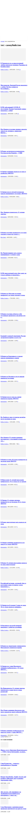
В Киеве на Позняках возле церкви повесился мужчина (12, 377)
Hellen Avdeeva (4, 69)
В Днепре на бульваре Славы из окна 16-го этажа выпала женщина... (13, 606)
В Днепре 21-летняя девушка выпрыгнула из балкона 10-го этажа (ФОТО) (13, 501)
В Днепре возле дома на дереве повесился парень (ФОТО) (11, 397)
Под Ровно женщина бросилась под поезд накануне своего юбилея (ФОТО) (14, 711)
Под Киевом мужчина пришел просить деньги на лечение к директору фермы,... (14, 130)
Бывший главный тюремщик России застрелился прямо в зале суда (13, 336)
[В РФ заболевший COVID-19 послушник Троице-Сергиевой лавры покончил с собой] (13, 104)
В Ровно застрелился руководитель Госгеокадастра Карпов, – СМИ (12, 152)
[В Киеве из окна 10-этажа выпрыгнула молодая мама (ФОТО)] (13, 456)
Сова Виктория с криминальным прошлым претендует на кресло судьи (13, 807)
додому (3, 41)
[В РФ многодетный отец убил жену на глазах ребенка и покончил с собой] (13, 270)
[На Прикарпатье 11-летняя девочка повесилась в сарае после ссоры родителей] (13, 685)
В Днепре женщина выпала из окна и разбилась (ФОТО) (13, 172)
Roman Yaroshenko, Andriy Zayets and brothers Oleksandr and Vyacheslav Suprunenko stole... (13, 778)
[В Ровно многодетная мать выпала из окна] (13, 519)
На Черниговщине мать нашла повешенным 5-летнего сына (11, 253)
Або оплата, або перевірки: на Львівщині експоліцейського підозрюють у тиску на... (11, 793)
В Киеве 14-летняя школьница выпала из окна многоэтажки (14, 563)
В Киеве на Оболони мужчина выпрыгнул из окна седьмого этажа (13, 294)
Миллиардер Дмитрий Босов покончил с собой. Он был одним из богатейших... (14, 86)
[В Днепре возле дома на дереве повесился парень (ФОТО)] (13, 394)
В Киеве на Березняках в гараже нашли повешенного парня (12, 357)
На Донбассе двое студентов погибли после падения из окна (13, 418)
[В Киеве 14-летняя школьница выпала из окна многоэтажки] (13, 560)
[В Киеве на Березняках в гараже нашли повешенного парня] (13, 353)
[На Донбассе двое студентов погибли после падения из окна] (13, 414)
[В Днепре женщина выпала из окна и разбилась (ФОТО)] (13, 168)
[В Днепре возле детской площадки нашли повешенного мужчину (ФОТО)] (13, 189)
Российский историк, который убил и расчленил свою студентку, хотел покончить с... (13, 584)
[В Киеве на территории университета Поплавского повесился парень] (13, 643)
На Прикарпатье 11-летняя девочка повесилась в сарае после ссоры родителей (13, 689)
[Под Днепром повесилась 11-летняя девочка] (13, 209)
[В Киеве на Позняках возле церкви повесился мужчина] (13, 373)
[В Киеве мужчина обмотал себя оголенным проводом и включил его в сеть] (13, 311)
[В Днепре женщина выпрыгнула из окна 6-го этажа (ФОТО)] (13, 539)
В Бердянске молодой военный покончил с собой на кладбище (11, 626)
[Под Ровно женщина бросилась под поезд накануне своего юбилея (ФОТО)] (13, 707)
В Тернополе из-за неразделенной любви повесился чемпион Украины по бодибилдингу (14, 64)
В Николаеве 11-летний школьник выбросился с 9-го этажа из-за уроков (13, 480)
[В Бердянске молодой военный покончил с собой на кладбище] (13, 622)
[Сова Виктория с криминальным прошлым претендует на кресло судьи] (4, 804)
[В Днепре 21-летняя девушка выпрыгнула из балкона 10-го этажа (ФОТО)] (13, 497)
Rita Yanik (3, 237)
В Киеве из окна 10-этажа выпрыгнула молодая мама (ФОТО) (14, 460)
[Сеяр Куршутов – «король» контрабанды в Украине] (4, 760)
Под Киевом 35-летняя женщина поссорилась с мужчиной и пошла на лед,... (13, 439)
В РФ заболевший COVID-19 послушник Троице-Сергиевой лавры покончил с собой (13, 108)
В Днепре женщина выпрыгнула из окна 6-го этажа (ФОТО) (13, 543)
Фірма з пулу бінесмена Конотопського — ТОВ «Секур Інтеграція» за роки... (14, 751)
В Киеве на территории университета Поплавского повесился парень (13, 646)
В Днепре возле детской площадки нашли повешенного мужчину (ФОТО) (14, 192)
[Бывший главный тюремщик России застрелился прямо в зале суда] (13, 333)
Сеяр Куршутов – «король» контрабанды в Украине (10, 764)
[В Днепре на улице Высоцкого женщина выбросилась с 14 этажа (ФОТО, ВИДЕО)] (13, 663)
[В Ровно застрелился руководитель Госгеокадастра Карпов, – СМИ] (13, 148)
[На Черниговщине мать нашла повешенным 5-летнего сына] (13, 250)
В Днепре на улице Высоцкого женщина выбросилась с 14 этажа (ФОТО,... (12, 667)
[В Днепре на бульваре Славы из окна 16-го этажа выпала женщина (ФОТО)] (13, 602)
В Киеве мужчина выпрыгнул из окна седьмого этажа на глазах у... (14, 233)
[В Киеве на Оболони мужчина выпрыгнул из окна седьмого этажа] (13, 290)
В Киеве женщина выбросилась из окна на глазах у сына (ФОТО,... (12, 731)
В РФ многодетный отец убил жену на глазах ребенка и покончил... (13, 274)
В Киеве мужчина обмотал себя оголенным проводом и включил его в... (13, 315)
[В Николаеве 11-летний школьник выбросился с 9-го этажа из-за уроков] (13, 477)
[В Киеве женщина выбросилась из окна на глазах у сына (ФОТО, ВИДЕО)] (13, 727)
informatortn (4, 113)
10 (19, 69)
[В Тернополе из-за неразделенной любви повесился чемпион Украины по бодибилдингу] (13, 60)
